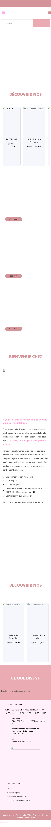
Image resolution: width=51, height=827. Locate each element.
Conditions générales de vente (18, 800)
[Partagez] (5, 822)
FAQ (8, 789)
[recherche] (41, 23)
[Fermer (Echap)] (7, 822)
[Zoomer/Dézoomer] (1, 822)
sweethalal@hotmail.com (22, 741)
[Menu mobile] (49, 13)
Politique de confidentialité (17, 796)
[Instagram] (25, 3)
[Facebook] (22, 3)
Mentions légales (13, 793)
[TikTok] (28, 3)
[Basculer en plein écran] (3, 822)
